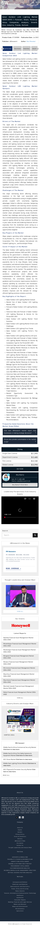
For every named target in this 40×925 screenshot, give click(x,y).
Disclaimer (20, 843)
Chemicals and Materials (20, 884)
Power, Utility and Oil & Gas (20, 888)
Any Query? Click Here (20, 484)
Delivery (20, 838)
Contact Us (20, 845)
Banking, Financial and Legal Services (20, 902)
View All (20, 611)
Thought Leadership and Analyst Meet (20, 847)
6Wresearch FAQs (20, 841)
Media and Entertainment (20, 906)
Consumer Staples (20, 899)
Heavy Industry (20, 891)
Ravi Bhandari (31, 41)
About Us (20, 827)
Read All (6, 775)
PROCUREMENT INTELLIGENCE (20, 866)
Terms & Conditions (20, 836)
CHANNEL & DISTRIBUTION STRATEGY (20, 863)
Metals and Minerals (20, 904)
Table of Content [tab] (17, 48)
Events (20, 829)
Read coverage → (10, 568)
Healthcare (20, 895)
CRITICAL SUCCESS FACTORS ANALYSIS (20, 872)
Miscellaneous (20, 908)
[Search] (33, 3)
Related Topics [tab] (26, 48)
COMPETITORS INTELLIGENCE (20, 861)
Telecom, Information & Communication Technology (20, 893)
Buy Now (20, 469)
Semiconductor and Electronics (20, 886)
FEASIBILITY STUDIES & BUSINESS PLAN (20, 859)
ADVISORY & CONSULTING (20, 857)
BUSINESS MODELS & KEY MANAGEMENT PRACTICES (20, 870)
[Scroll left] (2, 49)
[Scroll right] (38, 49)
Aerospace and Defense (20, 882)
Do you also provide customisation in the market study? (20, 441)
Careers (20, 832)
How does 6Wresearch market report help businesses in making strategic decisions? (20, 432)
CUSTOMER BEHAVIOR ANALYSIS (20, 868)
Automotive (20, 897)
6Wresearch (16, 924)
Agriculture (19, 911)
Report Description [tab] (7, 48)
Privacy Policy (20, 834)
